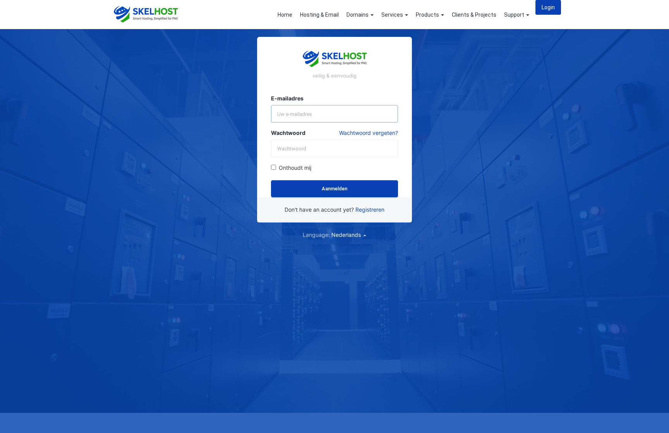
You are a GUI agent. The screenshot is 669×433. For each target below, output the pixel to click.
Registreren (369, 209)
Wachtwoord (288, 132)
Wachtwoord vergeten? (368, 132)
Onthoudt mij (295, 167)
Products (428, 15)
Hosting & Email (319, 15)
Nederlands (346, 234)
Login (548, 7)
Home (285, 15)
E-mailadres (287, 98)
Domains (358, 15)
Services (392, 15)
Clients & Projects (474, 15)
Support (514, 15)
